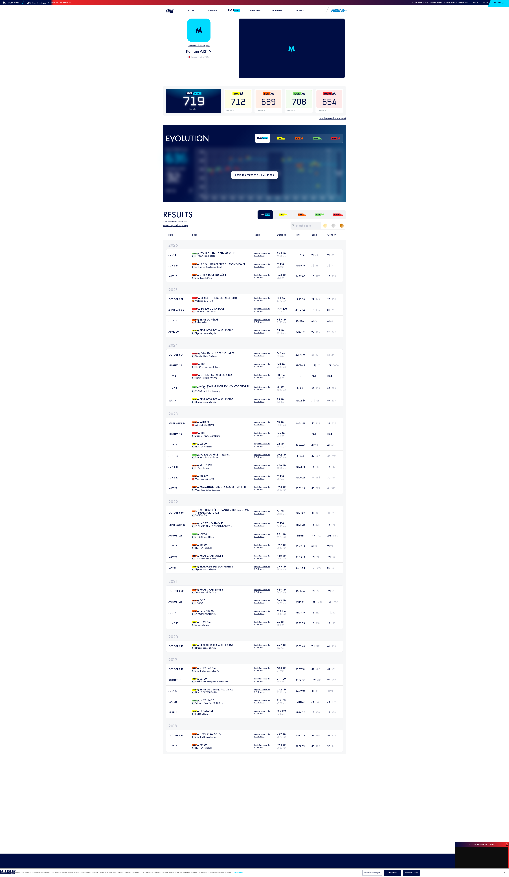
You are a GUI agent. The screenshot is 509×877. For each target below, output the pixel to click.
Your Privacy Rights (372, 873)
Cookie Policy (237, 872)
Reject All (392, 873)
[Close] (505, 872)
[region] (254, 872)
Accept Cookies (411, 873)
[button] (38, 3)
